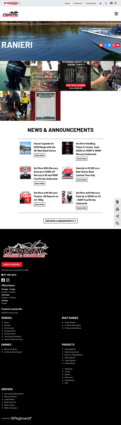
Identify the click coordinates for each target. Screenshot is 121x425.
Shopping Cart (9, 331)
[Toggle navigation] (116, 13)
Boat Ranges (70, 317)
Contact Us (78, 3)
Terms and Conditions (12, 336)
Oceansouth (69, 380)
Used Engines (70, 360)
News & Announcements (61, 129)
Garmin (67, 374)
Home (3, 36)
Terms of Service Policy (13, 339)
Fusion (67, 371)
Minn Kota (69, 377)
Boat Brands (21, 36)
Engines (6, 344)
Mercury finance (10, 396)
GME (66, 383)
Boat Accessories (72, 352)
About (67, 3)
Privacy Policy (9, 333)
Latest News (91, 3)
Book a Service (12, 264)
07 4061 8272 (10, 274)
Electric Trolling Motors (74, 355)
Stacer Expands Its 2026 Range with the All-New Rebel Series (45, 147)
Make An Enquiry (10, 408)
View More (25, 148)
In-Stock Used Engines (13, 352)
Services (7, 389)
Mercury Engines (10, 349)
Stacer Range (70, 322)
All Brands (69, 369)
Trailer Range (70, 363)
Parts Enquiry (9, 405)
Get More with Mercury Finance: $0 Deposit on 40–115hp (46, 196)
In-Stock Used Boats (73, 328)
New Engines (70, 357)
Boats (11, 36)
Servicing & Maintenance (14, 394)
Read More (39, 155)
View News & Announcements (59, 221)
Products (68, 344)
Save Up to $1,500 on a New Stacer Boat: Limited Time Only (87, 172)
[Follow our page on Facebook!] (111, 3)
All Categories (70, 349)
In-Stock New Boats (73, 325)
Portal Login (9, 328)
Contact (7, 325)
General (6, 317)
